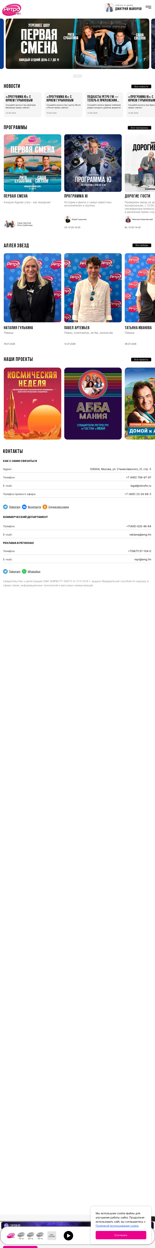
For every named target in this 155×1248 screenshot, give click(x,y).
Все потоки (52, 1235)
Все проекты (141, 359)
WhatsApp (34, 571)
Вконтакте (34, 506)
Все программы (139, 127)
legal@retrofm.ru (141, 485)
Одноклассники (58, 506)
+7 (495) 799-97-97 (138, 477)
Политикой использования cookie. (117, 1225)
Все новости (141, 86)
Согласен (121, 1235)
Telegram (14, 506)
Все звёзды (142, 245)
